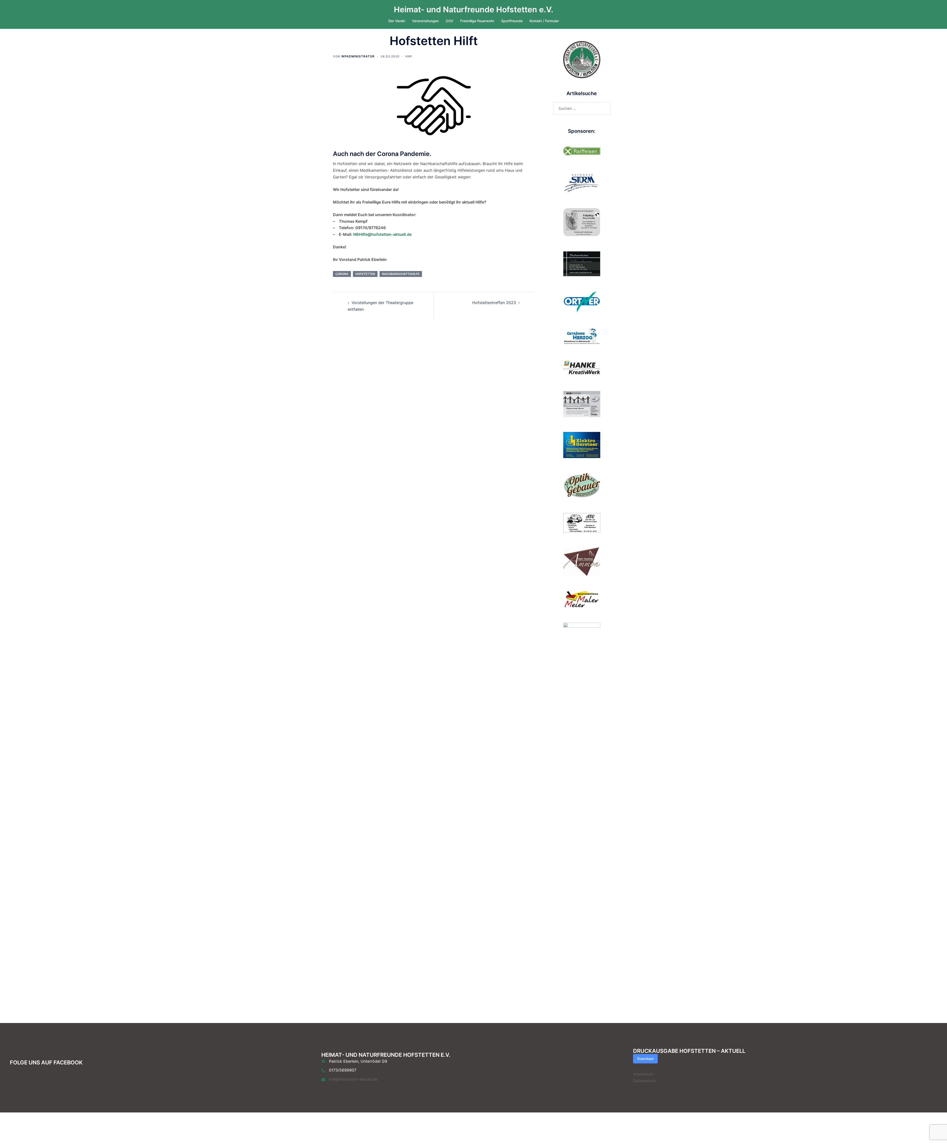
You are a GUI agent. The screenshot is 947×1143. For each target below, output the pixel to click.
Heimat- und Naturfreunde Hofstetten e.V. (473, 9)
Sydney (340, 1127)
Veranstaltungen (425, 21)
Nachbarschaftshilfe (400, 274)
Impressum (643, 1074)
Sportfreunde (512, 21)
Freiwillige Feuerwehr (477, 21)
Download (645, 1059)
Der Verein (396, 21)
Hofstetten (365, 274)
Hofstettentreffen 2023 (494, 302)
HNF (408, 56)
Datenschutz (644, 1080)
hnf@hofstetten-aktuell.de (353, 1079)
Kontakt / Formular (544, 21)
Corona (341, 274)
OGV (449, 21)
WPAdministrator (358, 56)
